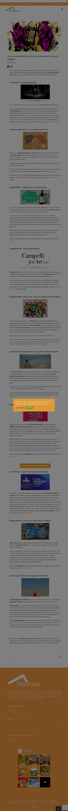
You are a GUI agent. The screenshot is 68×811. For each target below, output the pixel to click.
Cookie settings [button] (20, 407)
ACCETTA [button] (29, 407)
